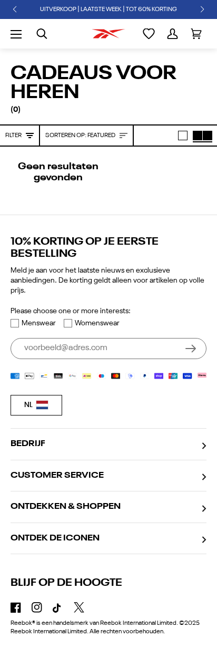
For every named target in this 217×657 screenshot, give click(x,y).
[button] (14, 9)
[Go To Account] (172, 33)
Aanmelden (190, 348)
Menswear (39, 323)
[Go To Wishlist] (148, 33)
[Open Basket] (196, 33)
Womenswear (97, 323)
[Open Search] (42, 34)
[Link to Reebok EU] (108, 33)
